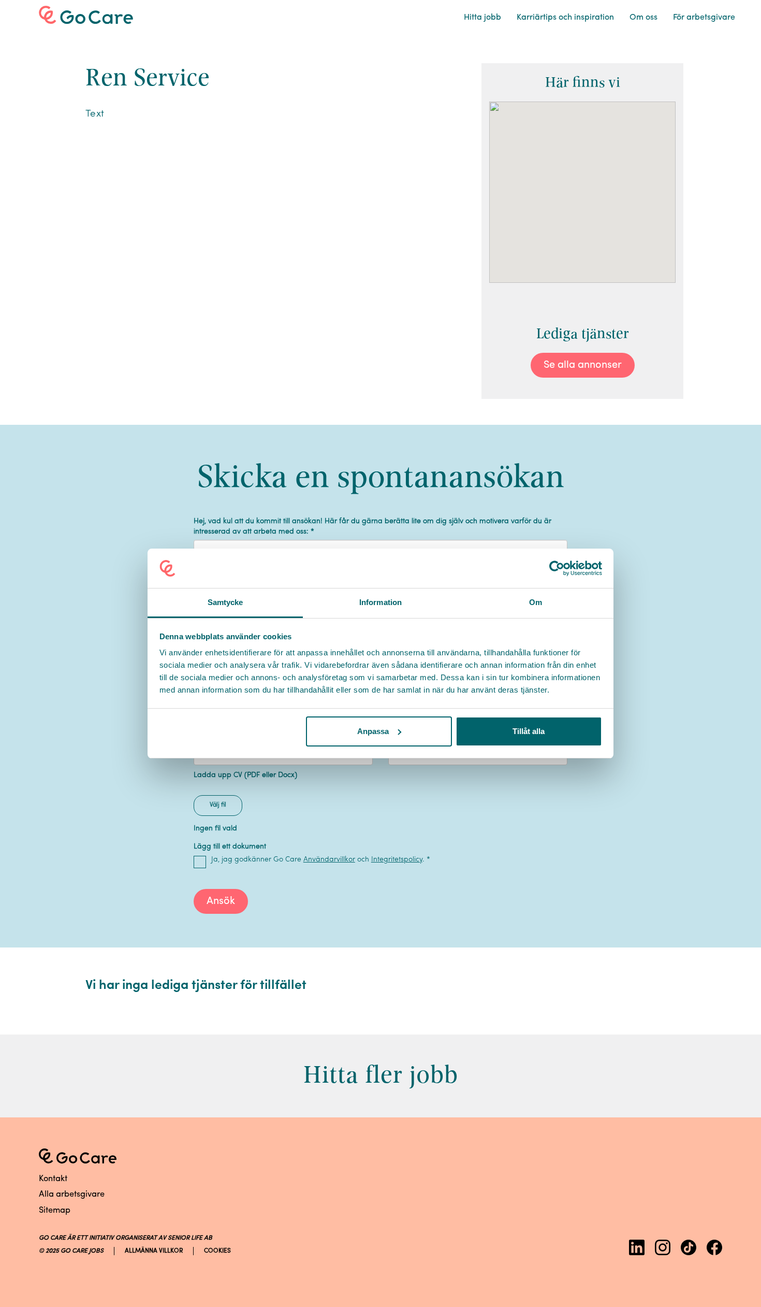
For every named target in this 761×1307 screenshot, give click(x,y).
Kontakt (53, 1179)
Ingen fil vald (215, 828)
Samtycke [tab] (225, 602)
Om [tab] (535, 602)
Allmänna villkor (154, 1251)
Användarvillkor (329, 860)
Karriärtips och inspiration (565, 17)
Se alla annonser (583, 365)
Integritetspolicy (396, 860)
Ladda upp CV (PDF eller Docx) (245, 775)
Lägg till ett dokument (230, 847)
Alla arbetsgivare (72, 1194)
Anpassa (373, 731)
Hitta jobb (482, 17)
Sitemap (54, 1211)
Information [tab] (380, 602)
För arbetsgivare (704, 17)
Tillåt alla (529, 731)
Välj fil (218, 805)
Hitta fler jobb (380, 1074)
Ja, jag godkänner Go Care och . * (320, 860)
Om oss (643, 17)
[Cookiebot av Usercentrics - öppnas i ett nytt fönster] (556, 568)
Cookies (217, 1251)
